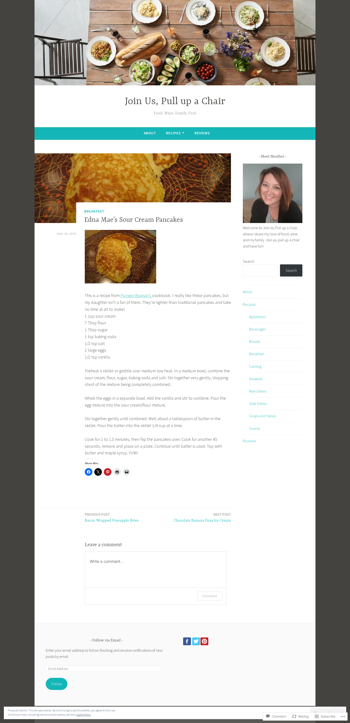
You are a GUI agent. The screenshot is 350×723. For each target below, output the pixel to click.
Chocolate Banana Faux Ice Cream (202, 517)
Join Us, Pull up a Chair (175, 101)
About (150, 133)
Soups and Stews (262, 415)
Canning (255, 366)
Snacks (254, 428)
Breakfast (94, 211)
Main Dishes (257, 391)
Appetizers (257, 316)
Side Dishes (258, 403)
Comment (209, 596)
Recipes (173, 133)
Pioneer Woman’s (136, 295)
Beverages (257, 329)
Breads (254, 341)
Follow (56, 683)
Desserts (255, 378)
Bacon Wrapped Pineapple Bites (112, 517)
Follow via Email (106, 640)
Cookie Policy (83, 714)
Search (248, 261)
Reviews (202, 133)
